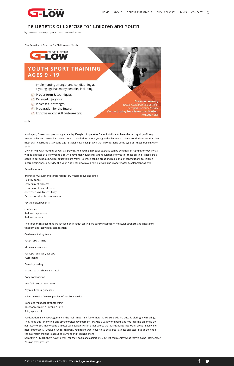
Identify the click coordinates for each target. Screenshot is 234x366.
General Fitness (74, 32)
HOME (105, 12)
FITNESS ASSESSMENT (139, 12)
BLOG (183, 12)
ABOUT (118, 12)
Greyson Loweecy (38, 32)
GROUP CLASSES (166, 12)
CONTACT (197, 12)
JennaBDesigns (91, 361)
